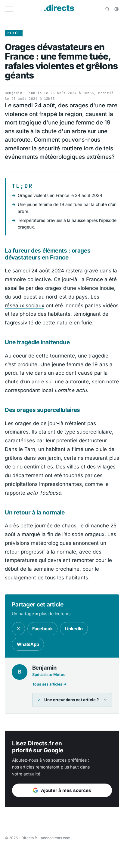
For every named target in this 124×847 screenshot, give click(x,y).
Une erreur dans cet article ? (71, 699)
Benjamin (13, 93)
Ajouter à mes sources (66, 790)
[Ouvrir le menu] (9, 9)
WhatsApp (28, 644)
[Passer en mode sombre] (116, 9)
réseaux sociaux (24, 305)
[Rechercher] (107, 9)
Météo (14, 33)
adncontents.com (55, 838)
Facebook (42, 628)
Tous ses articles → (49, 684)
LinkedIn (74, 628)
